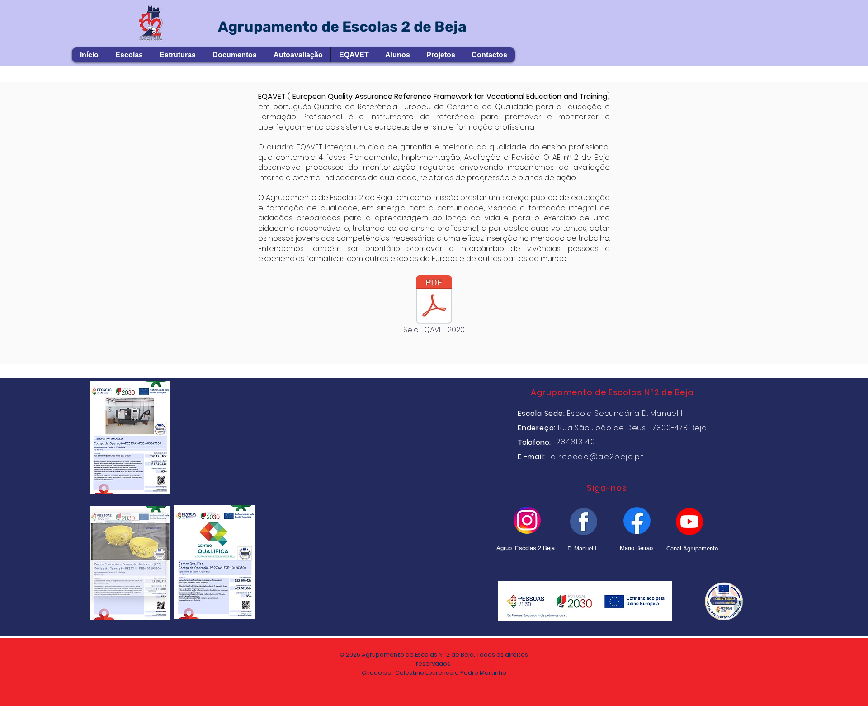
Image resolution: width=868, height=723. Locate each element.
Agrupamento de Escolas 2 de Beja (342, 26)
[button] (129, 54)
